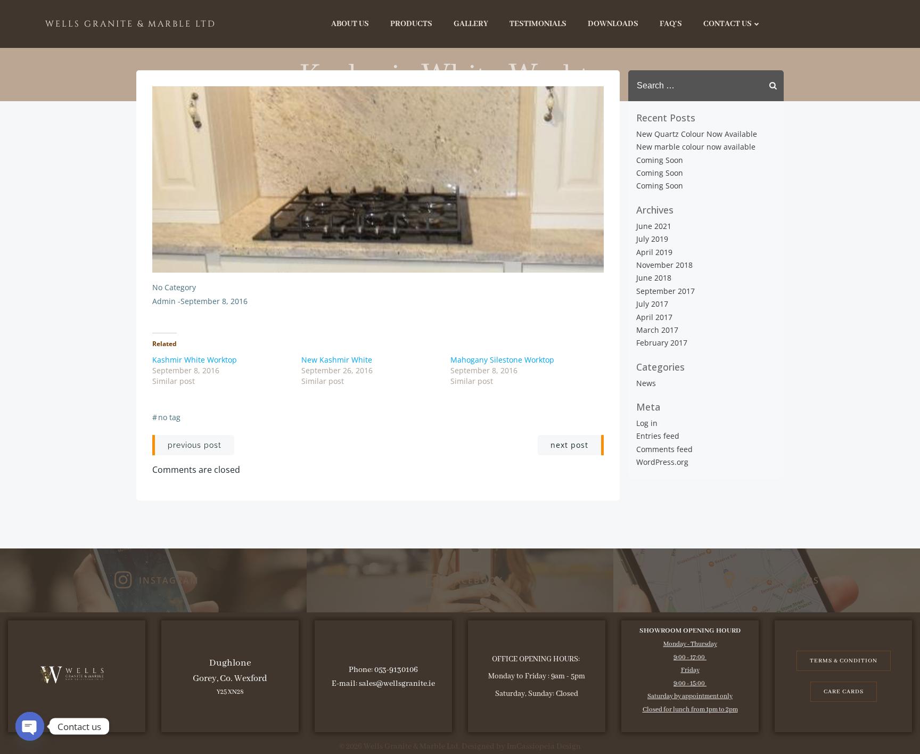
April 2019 (654, 252)
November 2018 (664, 265)
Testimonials (538, 24)
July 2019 (652, 239)
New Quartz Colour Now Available (696, 134)
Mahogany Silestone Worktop (502, 360)
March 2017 (657, 330)
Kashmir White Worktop (194, 360)
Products (411, 24)
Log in (647, 423)
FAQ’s (671, 24)
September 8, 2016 (214, 301)
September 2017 (665, 291)
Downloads (613, 24)
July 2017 (652, 304)
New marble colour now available (695, 147)
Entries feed (657, 436)
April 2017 (654, 317)
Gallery (471, 24)
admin (164, 301)
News (646, 383)
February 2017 (661, 343)
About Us (350, 24)
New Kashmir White (336, 360)
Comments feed (664, 449)
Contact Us (727, 24)
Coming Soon (659, 160)
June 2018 (653, 278)
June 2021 (653, 226)
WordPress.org (662, 462)
